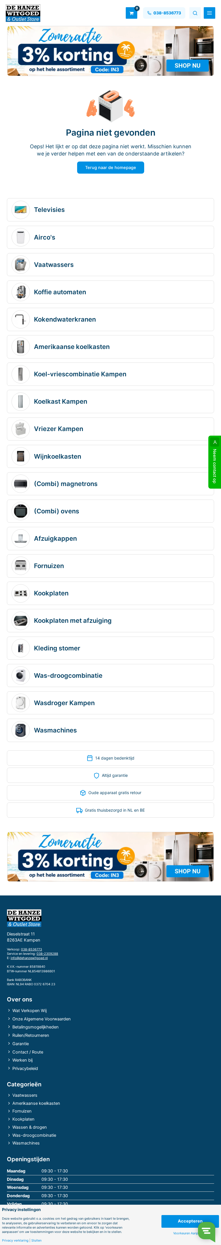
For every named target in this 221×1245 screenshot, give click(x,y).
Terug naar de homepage (110, 167)
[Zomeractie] (110, 51)
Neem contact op (214, 466)
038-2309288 (47, 954)
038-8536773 (31, 949)
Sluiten (36, 1240)
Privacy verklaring (15, 1240)
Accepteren (190, 1221)
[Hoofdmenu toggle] (209, 13)
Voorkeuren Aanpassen (190, 1233)
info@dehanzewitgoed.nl (29, 958)
